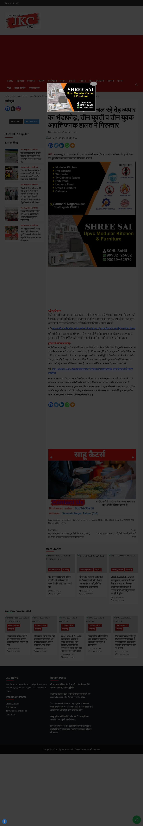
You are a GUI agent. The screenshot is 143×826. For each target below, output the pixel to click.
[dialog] (71, 97)
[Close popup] (93, 84)
